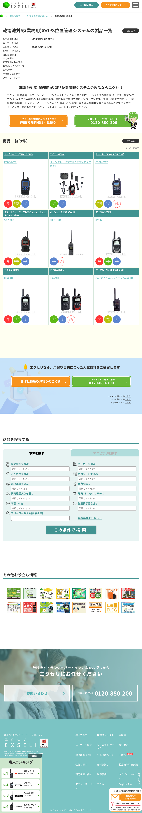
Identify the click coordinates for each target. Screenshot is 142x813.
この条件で (71, 529)
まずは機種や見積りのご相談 (40, 381)
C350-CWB (101, 162)
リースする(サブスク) (105, 746)
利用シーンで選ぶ (88, 474)
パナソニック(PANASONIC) (63, 212)
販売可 (8, 203)
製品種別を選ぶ (20, 464)
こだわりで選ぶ (20, 474)
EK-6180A (56, 220)
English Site (125, 784)
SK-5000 (9, 220)
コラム (100, 784)
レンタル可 (53, 203)
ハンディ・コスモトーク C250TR (114, 277)
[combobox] (40, 468)
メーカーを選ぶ (86, 464)
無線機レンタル (105, 735)
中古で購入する (105, 754)
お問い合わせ (117, 5)
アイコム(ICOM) (57, 154)
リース (100, 493)
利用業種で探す (83, 774)
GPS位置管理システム (37, 15)
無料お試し (103, 764)
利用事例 (101, 774)
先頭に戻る (139, 778)
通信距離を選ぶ (20, 483)
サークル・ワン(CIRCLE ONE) (18, 154)
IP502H (99, 220)
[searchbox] (40, 468)
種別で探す (15, 15)
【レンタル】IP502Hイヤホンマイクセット (70, 163)
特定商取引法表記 (128, 764)
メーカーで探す (83, 745)
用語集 (122, 735)
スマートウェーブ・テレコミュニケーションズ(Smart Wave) (25, 214)
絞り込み (131, 30)
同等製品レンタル (16, 203)
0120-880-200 (105, 693)
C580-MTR (10, 162)
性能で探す (81, 764)
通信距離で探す (83, 754)
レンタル (90, 493)
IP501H (8, 277)
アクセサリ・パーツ (84, 785)
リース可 (25, 203)
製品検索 (88, 5)
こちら (128, 396)
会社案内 (123, 745)
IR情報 (122, 754)
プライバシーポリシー (128, 776)
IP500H (54, 277)
